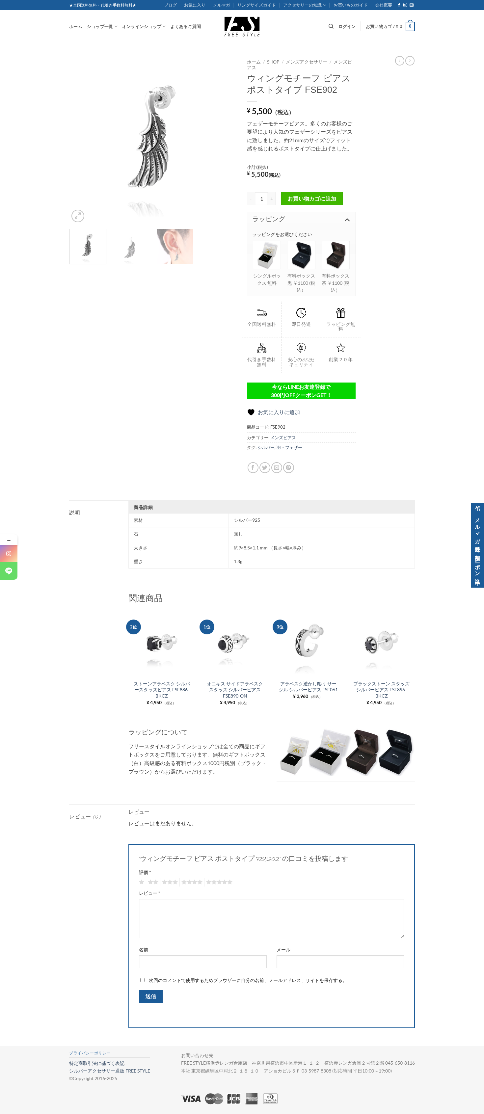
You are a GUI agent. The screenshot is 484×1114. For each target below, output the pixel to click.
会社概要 (383, 5)
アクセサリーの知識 (302, 5)
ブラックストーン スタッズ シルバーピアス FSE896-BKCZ (381, 690)
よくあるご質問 (186, 26)
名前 (143, 949)
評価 (145, 872)
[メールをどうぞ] (412, 5)
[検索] (331, 26)
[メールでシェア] (276, 467)
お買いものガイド (351, 5)
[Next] (225, 140)
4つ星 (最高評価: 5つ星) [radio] (190, 882)
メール (283, 949)
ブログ (170, 5)
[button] (390, 26)
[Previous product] (410, 60)
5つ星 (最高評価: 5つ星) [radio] (218, 882)
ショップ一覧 (100, 26)
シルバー (266, 447)
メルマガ (221, 5)
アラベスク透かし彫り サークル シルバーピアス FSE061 (308, 687)
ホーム (75, 26)
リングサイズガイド (256, 5)
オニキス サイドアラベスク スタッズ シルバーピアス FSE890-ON (235, 690)
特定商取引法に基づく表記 (96, 1063)
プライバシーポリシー (90, 1052)
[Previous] (81, 140)
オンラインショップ (141, 26)
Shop (273, 62)
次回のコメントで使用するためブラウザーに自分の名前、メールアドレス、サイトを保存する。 (248, 980)
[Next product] (399, 60)
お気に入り (194, 5)
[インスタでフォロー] (405, 5)
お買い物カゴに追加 (312, 198)
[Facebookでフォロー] (399, 5)
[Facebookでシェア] (253, 467)
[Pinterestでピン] (288, 467)
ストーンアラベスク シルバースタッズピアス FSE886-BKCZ (162, 690)
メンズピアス (283, 437)
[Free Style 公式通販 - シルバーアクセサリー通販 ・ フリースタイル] (242, 26)
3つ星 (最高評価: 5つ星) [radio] (169, 882)
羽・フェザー (289, 447)
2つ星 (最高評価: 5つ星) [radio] (152, 882)
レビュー (149, 893)
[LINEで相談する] (8, 571)
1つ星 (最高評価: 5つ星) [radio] (140, 882)
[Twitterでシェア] (264, 467)
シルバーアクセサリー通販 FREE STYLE (109, 1071)
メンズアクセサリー (306, 62)
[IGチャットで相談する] (8, 553)
